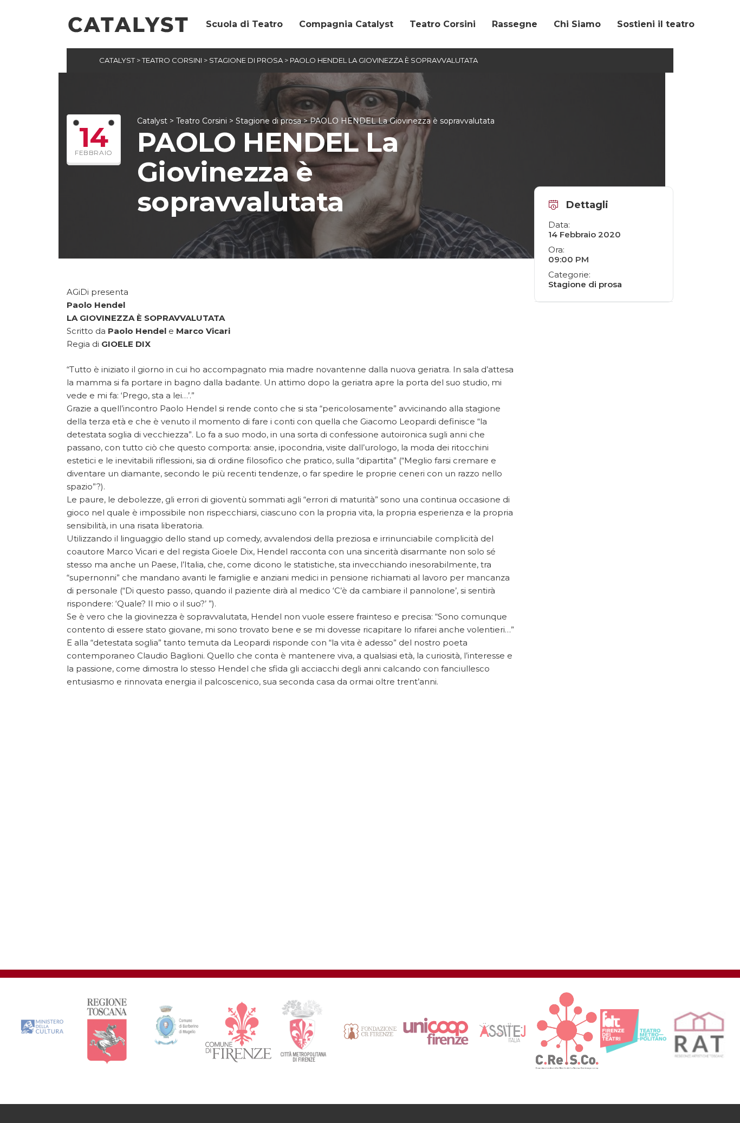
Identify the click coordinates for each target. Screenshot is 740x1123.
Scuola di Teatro (244, 24)
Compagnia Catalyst (346, 24)
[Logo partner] (41, 1032)
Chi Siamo (577, 24)
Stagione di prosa (585, 284)
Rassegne (514, 24)
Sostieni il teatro (655, 24)
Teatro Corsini (443, 24)
